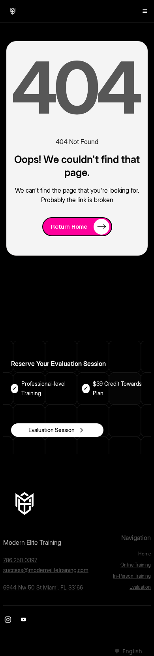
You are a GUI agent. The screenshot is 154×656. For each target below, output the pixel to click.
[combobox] (128, 651)
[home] (12, 11)
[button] (145, 11)
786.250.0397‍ (20, 560)
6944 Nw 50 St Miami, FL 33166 (43, 587)
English (132, 651)
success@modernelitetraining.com (45, 570)
